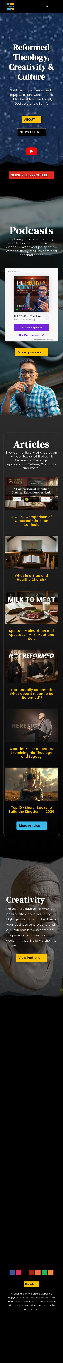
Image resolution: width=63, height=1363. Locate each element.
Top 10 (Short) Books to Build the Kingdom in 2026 (31, 809)
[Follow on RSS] (50, 1272)
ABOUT (29, 119)
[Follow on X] (25, 1272)
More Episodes (29, 352)
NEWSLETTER (29, 132)
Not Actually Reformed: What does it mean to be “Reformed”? (31, 693)
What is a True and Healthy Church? (31, 577)
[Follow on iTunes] (38, 1272)
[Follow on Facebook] (12, 1272)
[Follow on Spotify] (44, 1272)
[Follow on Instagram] (18, 1272)
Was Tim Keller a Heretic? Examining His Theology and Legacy (31, 752)
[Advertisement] (31, 1136)
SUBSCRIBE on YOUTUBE (29, 175)
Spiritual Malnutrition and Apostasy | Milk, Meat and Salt (31, 634)
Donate (30, 1284)
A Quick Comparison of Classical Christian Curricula (31, 521)
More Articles (29, 825)
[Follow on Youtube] (31, 1272)
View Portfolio (29, 957)
